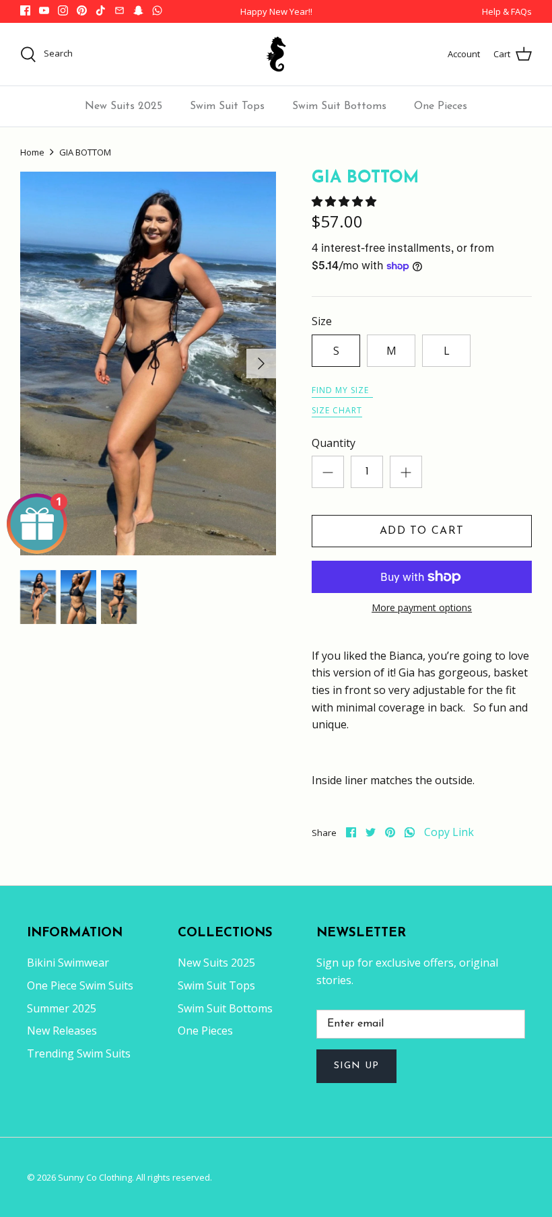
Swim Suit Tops (227, 106)
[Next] (261, 363)
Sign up (356, 1066)
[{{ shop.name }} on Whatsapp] (157, 10)
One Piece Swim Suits (80, 985)
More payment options (422, 608)
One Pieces (440, 106)
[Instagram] (63, 10)
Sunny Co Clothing (95, 1177)
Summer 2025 (61, 1008)
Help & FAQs (507, 11)
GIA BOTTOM (85, 152)
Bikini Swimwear (68, 962)
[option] (148, 363)
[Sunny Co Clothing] (276, 54)
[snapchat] (138, 10)
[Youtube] (44, 10)
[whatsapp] (410, 832)
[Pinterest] (82, 10)
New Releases (62, 1030)
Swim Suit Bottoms (339, 106)
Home (32, 152)
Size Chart (337, 410)
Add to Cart (422, 531)
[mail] (119, 10)
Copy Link (449, 832)
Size (322, 321)
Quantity (333, 443)
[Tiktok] (101, 10)
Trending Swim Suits (79, 1053)
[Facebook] (25, 10)
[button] (345, 201)
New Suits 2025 (123, 106)
